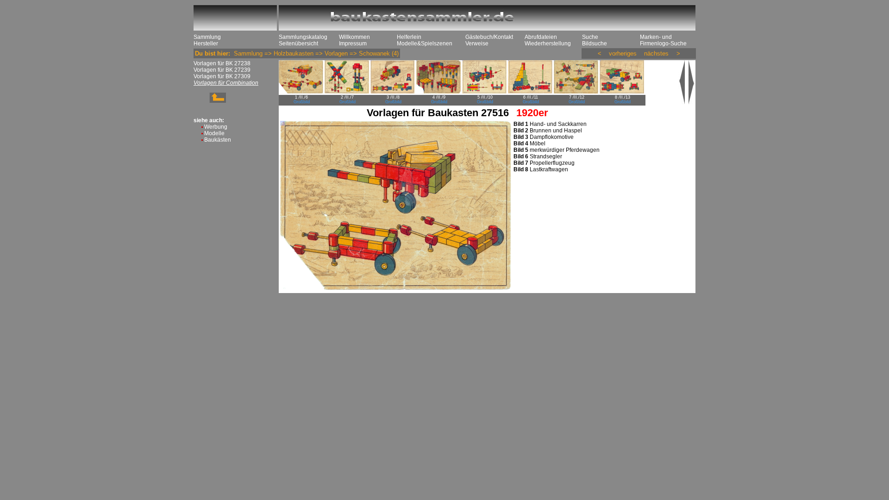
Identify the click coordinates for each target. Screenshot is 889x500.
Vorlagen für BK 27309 (222, 76)
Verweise (476, 43)
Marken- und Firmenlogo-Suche (663, 40)
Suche (590, 37)
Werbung (215, 127)
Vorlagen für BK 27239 (222, 70)
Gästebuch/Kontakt (489, 37)
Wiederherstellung (548, 43)
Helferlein (409, 37)
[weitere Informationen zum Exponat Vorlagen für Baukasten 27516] (692, 102)
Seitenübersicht (298, 43)
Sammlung (207, 37)
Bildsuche (594, 43)
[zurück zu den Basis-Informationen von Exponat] (682, 102)
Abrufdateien (541, 37)
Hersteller (206, 43)
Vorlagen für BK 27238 (222, 63)
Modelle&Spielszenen (424, 43)
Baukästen (217, 140)
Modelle (214, 133)
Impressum (353, 43)
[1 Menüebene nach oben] (210, 101)
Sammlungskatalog (303, 37)
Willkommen (354, 37)
